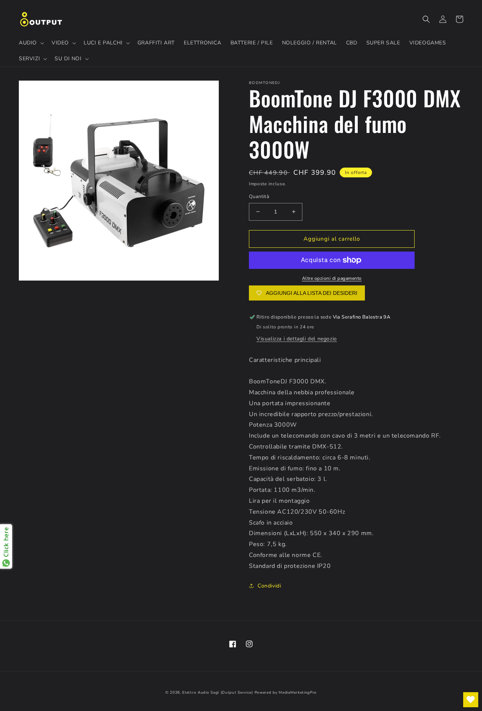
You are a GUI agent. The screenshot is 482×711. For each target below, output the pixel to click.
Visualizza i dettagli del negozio (296, 338)
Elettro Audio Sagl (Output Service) (217, 692)
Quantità (259, 196)
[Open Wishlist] (470, 699)
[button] (30, 43)
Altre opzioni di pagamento (332, 278)
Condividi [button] (269, 585)
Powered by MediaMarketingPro (286, 692)
